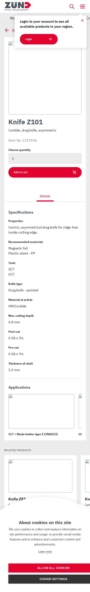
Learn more (45, 551)
